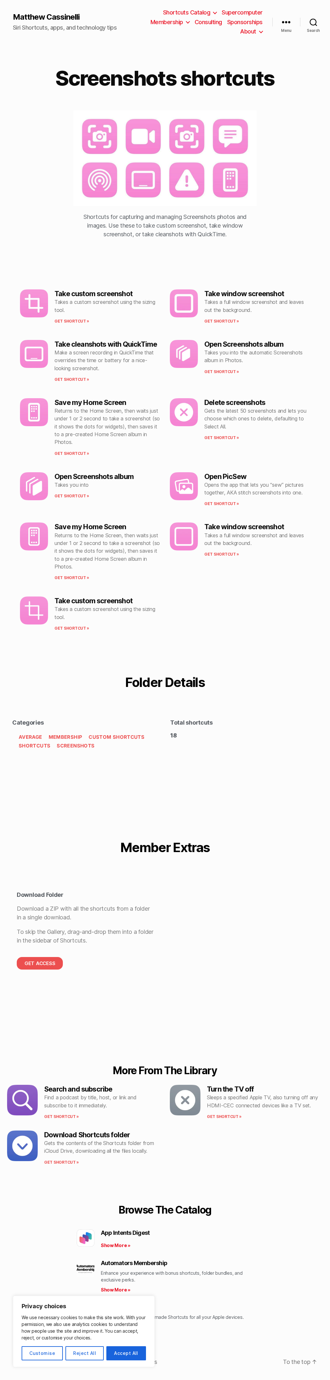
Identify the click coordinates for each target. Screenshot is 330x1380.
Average (30, 737)
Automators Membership (134, 1263)
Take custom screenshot (93, 293)
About (248, 31)
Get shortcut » (71, 321)
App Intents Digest (125, 1232)
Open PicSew (225, 476)
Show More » (116, 1245)
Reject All (84, 1353)
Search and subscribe (78, 1089)
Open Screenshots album (244, 344)
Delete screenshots (234, 402)
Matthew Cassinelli (46, 17)
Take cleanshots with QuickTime (105, 344)
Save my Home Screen (90, 402)
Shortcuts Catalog (186, 12)
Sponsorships (245, 22)
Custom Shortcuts (116, 737)
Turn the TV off (230, 1089)
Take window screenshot (244, 293)
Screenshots (75, 746)
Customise (42, 1353)
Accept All (126, 1353)
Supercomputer (242, 12)
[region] (84, 1331)
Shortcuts (34, 746)
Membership (166, 22)
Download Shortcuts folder (87, 1135)
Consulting (208, 22)
